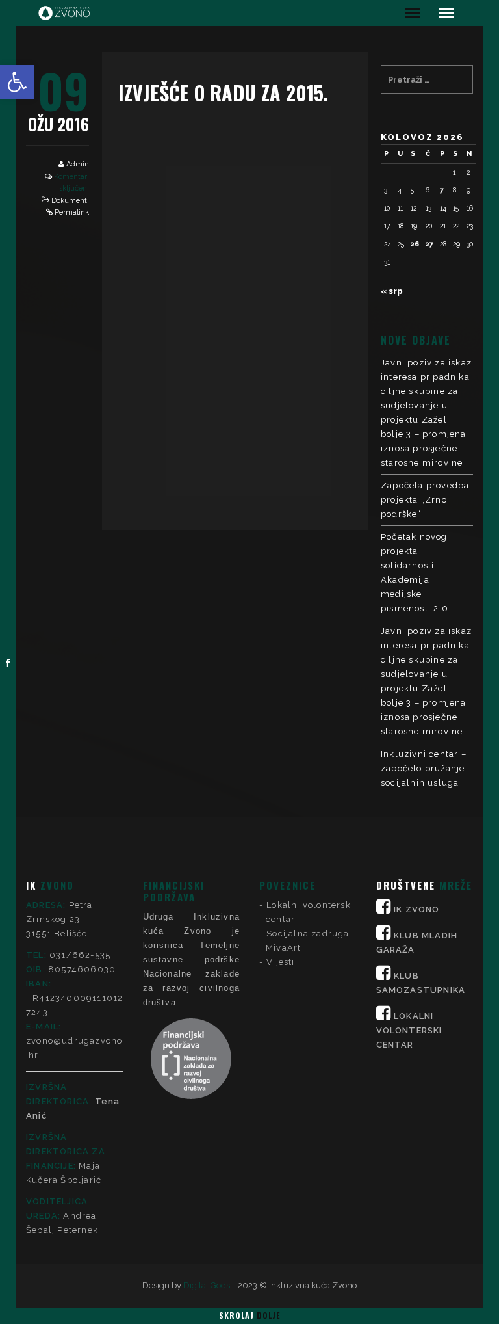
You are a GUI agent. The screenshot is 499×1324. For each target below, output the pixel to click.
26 (415, 244)
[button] (17, 82)
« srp (392, 291)
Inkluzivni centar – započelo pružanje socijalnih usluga (424, 768)
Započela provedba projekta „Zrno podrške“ (425, 500)
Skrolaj (249, 1315)
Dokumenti (70, 200)
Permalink (72, 212)
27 (429, 244)
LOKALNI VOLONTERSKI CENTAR (409, 1030)
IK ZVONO (417, 909)
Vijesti (280, 962)
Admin (77, 164)
